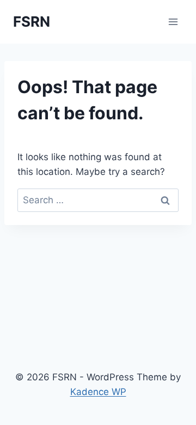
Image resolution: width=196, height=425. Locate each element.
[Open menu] (173, 21)
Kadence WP (98, 391)
